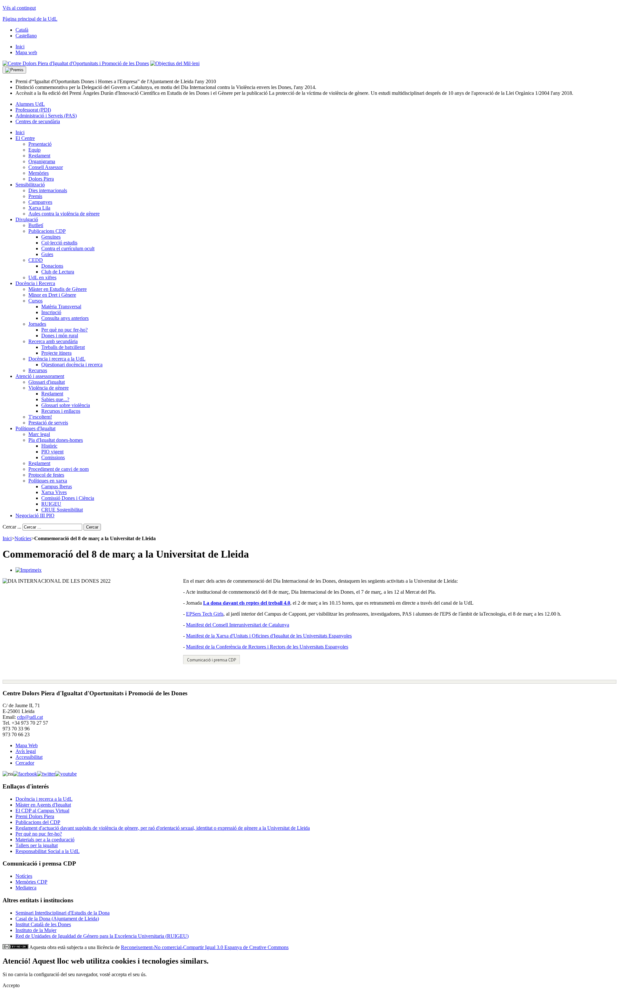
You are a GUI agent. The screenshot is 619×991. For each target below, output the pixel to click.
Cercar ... (12, 527)
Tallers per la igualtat (36, 845)
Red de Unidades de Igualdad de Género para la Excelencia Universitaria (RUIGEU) (102, 936)
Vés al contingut (19, 8)
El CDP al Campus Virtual (42, 810)
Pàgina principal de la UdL (30, 19)
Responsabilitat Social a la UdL (47, 851)
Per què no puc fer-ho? (38, 834)
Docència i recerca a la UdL (44, 799)
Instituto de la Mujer (35, 930)
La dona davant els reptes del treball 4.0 (246, 603)
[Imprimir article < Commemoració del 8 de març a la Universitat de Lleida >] (28, 570)
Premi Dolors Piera (34, 816)
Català (21, 30)
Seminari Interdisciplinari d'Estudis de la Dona (62, 913)
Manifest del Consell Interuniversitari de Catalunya (237, 625)
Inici (7, 538)
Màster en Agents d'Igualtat (43, 805)
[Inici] (76, 63)
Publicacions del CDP (37, 822)
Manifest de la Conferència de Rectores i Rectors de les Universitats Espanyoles (267, 646)
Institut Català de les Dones (43, 924)
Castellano (26, 35)
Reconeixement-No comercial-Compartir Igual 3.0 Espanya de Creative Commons (205, 947)
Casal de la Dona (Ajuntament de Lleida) (57, 918)
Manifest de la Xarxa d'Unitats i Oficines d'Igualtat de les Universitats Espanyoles (269, 636)
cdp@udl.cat (30, 717)
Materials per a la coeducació (44, 839)
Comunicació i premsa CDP (211, 660)
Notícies (23, 538)
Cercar (92, 527)
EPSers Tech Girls (204, 614)
